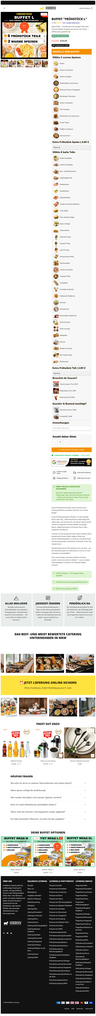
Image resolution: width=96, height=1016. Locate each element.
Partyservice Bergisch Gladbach (60, 905)
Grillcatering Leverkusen (84, 947)
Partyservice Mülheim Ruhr (59, 922)
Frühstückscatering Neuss (58, 946)
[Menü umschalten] (5, 8)
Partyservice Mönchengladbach (60, 902)
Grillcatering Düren (82, 988)
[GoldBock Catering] (48, 8)
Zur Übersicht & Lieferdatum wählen (72, 450)
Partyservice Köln (55, 885)
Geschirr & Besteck (34, 899)
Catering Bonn (32, 919)
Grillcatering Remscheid (84, 972)
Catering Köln (32, 909)
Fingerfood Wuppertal (84, 921)
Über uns (30, 889)
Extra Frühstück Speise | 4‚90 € (70, 142)
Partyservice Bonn (55, 895)
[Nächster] (66, 2)
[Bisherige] (29, 2)
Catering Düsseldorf (34, 912)
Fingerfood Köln (81, 885)
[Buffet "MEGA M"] (16, 851)
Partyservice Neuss (56, 899)
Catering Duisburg (34, 945)
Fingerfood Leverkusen (84, 892)
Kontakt (30, 885)
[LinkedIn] (11, 933)
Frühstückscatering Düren (58, 980)
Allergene (31, 905)
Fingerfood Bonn (82, 895)
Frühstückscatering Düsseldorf (60, 936)
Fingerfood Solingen (83, 914)
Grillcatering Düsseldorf (84, 943)
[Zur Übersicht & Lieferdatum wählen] (29, 755)
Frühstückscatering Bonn (58, 942)
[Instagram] (4, 933)
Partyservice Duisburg (57, 919)
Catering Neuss (32, 922)
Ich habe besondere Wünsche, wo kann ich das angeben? (37, 819)
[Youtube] (7, 933)
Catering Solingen (33, 935)
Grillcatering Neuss (82, 953)
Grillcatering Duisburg (83, 978)
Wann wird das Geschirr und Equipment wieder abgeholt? (37, 811)
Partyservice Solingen (57, 909)
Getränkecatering (33, 902)
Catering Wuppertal (34, 941)
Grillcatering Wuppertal (84, 975)
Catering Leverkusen (34, 915)
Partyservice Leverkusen (58, 892)
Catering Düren (32, 954)
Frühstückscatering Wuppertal (60, 967)
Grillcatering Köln (82, 940)
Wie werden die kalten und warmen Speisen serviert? (35, 797)
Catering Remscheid (34, 938)
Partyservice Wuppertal (57, 915)
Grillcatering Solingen (83, 968)
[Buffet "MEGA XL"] (79, 851)
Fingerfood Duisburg (83, 924)
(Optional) (56, 147)
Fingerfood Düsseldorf (84, 889)
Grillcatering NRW (82, 991)
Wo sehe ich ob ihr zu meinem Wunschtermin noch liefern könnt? (41, 783)
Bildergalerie (32, 892)
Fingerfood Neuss (82, 899)
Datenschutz (89, 1009)
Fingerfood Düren (82, 933)
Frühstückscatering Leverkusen (60, 939)
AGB (72, 1009)
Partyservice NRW (56, 929)
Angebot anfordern (34, 895)
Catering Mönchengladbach (37, 926)
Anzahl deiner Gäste (64, 436)
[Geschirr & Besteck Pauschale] (79, 742)
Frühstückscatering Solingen (59, 961)
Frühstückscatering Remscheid (60, 964)
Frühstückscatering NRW (58, 983)
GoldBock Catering (13, 1002)
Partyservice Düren (56, 926)
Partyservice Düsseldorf (57, 889)
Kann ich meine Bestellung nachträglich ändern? (33, 804)
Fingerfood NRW (82, 936)
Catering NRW (32, 957)
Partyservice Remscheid (57, 912)
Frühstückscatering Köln (58, 932)
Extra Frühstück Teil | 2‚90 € (69, 368)
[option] (24, 35)
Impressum (79, 1009)
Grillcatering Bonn (82, 950)
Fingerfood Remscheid (84, 917)
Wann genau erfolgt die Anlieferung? (28, 790)
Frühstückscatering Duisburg (59, 971)
